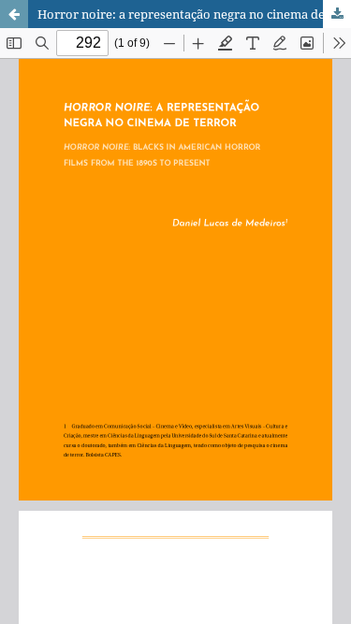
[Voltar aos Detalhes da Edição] (14, 14)
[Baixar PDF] (337, 14)
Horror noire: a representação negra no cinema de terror (194, 14)
